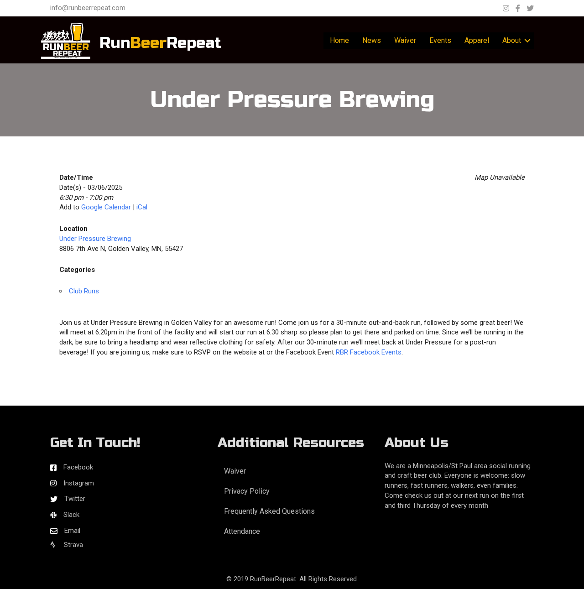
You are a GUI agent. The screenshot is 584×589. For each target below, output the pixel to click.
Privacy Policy (247, 491)
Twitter (74, 499)
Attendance (242, 531)
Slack (71, 515)
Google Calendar (106, 207)
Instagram (78, 483)
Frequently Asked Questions (269, 511)
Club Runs (84, 291)
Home (339, 40)
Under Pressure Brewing (95, 239)
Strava (72, 545)
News (371, 40)
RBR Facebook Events (369, 352)
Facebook (78, 467)
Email (72, 530)
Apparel (476, 40)
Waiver (405, 40)
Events (440, 40)
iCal (141, 207)
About (511, 40)
